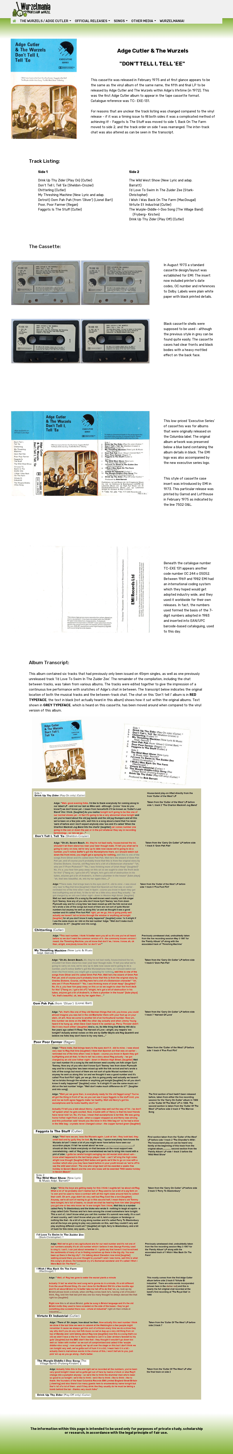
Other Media (142, 21)
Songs (119, 21)
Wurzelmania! (172, 21)
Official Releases (91, 21)
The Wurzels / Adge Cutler (44, 21)
